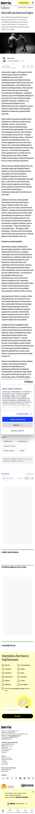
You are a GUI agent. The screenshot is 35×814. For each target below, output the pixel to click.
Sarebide (4, 752)
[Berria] (6, 728)
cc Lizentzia (4, 762)
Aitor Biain (10, 58)
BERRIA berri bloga (6, 745)
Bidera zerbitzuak (6, 769)
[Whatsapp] (3, 778)
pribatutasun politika (19, 688)
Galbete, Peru (8, 441)
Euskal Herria (22, 441)
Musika (30, 7)
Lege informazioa (6, 757)
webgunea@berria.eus (14, 735)
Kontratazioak (5, 750)
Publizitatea (4, 747)
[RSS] (29, 778)
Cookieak (3, 761)
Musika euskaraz (9, 450)
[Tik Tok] (33, 778)
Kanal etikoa (4, 764)
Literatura (22, 7)
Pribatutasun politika (6, 759)
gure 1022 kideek (14, 391)
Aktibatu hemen (17, 461)
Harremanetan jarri (6, 738)
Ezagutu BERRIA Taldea (7, 744)
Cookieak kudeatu (23, 414)
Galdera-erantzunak (6, 749)
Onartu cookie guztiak (17, 419)
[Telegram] (7, 778)
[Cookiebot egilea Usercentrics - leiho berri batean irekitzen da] (25, 382)
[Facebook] (16, 778)
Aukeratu (16, 425)
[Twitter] (11, 778)
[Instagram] (20, 778)
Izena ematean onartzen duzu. (17, 689)
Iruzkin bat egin (9, 478)
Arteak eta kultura (10, 446)
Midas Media (4, 771)
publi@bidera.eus (13, 737)
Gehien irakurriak (10, 552)
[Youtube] (24, 778)
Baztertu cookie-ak (17, 430)
